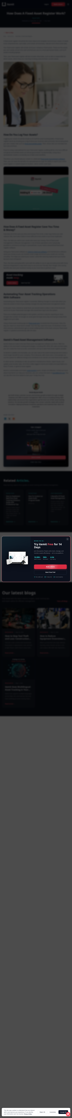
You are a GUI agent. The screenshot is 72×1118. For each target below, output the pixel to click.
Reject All (42, 1112)
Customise (53, 1112)
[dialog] (36, 1112)
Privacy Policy (28, 1114)
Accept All (63, 1112)
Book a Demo (50, 567)
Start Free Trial (50, 572)
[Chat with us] (68, 1114)
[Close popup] (67, 539)
